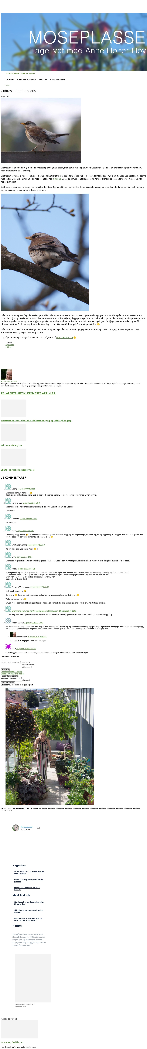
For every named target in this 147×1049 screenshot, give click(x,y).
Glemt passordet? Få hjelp (11, 672)
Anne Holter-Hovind (9, 381)
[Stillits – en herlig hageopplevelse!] (13, 465)
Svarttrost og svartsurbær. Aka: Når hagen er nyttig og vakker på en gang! (36, 420)
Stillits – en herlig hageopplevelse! (18, 470)
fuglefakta (10, 344)
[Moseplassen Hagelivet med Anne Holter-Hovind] (73, 42)
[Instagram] (19, 951)
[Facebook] (14, 951)
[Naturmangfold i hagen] (19, 1038)
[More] (41, 358)
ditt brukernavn (28, 665)
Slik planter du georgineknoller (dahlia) (28, 911)
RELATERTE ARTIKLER (16, 393)
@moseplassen (27, 827)
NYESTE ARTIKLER (43, 393)
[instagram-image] (16, 837)
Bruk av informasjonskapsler (12, 674)
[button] (18, 73)
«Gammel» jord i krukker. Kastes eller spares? (29, 872)
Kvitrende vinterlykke (11, 445)
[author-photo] (6, 379)
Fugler (8, 85)
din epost (26, 680)
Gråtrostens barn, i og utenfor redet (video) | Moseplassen (35, 611)
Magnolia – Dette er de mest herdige (27, 889)
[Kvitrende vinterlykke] (13, 441)
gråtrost (9, 347)
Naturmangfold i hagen (12, 1042)
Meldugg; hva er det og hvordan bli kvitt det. (29, 903)
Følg (38, 828)
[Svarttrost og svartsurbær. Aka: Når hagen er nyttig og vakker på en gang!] (13, 416)
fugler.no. (56, 178)
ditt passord (27, 667)
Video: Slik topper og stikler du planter (28, 880)
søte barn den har (64, 337)
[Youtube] (24, 951)
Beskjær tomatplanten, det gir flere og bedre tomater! (28, 919)
